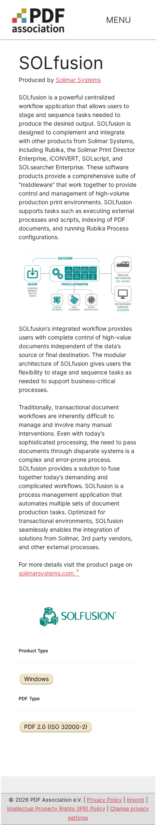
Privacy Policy (104, 800)
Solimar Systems (78, 79)
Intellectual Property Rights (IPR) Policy (56, 808)
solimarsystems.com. (47, 573)
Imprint (135, 800)
